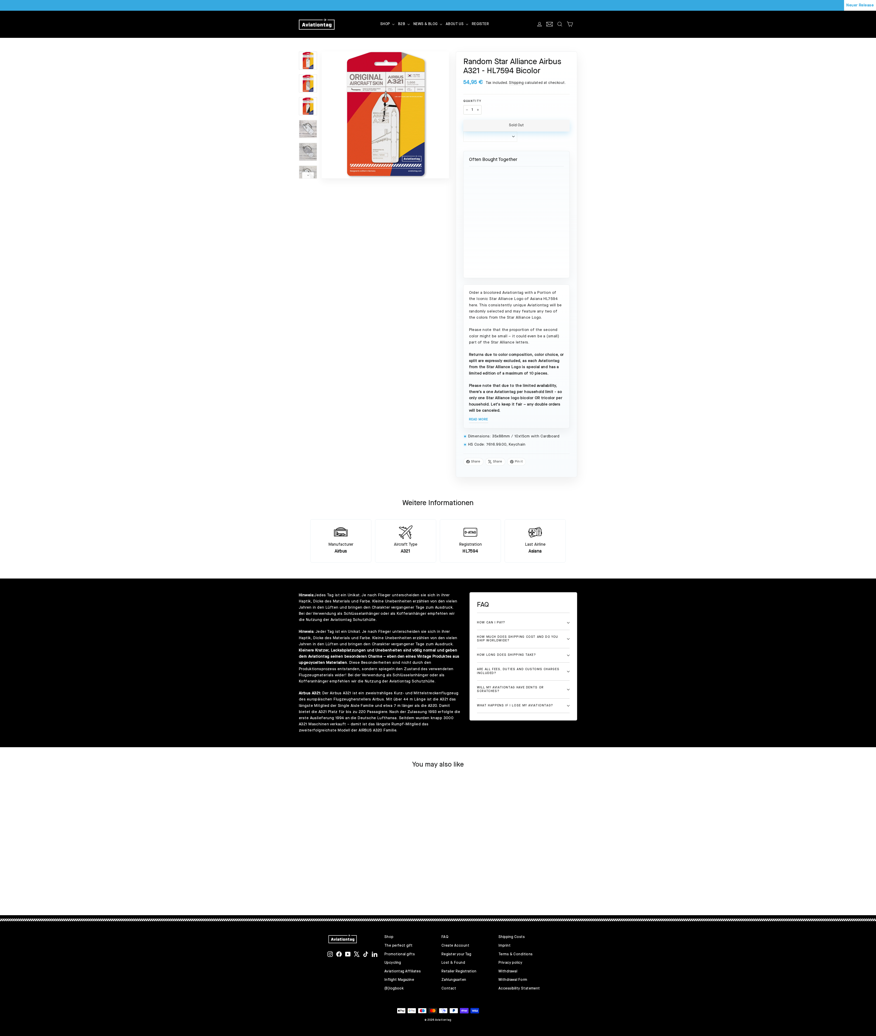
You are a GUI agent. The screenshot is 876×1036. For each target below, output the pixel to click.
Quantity (472, 101)
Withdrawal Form (512, 980)
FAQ (444, 937)
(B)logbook (394, 988)
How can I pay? (491, 622)
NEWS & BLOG (426, 24)
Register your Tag (456, 954)
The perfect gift (398, 946)
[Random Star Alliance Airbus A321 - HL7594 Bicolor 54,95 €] (516, 200)
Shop (389, 937)
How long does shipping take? (506, 655)
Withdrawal (507, 971)
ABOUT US (455, 24)
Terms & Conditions (515, 954)
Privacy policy (510, 963)
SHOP (385, 24)
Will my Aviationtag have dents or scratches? (510, 689)
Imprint (504, 946)
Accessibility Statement (519, 988)
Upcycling (392, 963)
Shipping (516, 83)
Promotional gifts (399, 954)
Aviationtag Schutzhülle (353, 620)
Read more (478, 419)
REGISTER (480, 24)
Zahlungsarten (453, 980)
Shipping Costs (511, 937)
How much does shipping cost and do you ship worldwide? (517, 639)
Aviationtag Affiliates (402, 971)
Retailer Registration (459, 971)
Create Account (455, 946)
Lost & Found (453, 963)
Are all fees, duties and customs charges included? (518, 671)
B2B (402, 24)
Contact (448, 988)
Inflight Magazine (399, 980)
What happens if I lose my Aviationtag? (515, 705)
